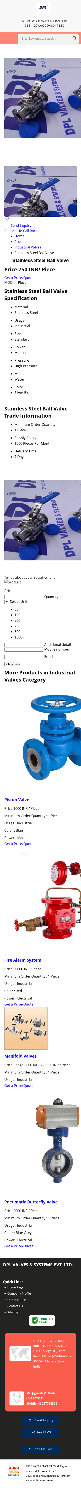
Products (21, 241)
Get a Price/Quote (18, 277)
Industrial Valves (27, 247)
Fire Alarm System (22, 960)
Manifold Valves (20, 1056)
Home (19, 236)
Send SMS (44, 1432)
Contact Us (15, 1306)
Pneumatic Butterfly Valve (31, 1202)
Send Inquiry (20, 225)
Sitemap (13, 1312)
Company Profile (19, 1293)
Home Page (15, 1287)
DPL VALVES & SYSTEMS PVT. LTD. (44, 23)
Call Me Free (44, 1449)
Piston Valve (16, 799)
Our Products (17, 1300)
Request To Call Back (20, 230)
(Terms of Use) (47, 1471)
